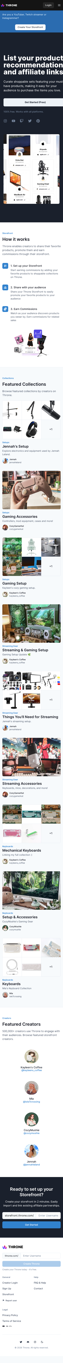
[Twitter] (21, 1342)
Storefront (8, 1294)
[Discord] (28, 1342)
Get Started (31, 1224)
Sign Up (6, 1288)
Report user (11, 1300)
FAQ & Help (40, 1282)
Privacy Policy (10, 1315)
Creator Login (10, 1282)
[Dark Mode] (42, 1342)
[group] (31, 432)
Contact (38, 1288)
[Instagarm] (35, 1342)
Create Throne (31, 1263)
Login (48, 5)
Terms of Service (11, 1321)
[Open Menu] (59, 5)
